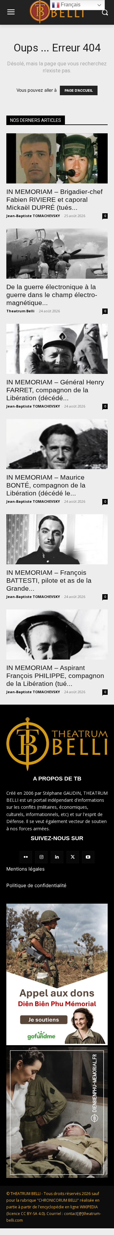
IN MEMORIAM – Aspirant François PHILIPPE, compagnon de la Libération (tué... (55, 675)
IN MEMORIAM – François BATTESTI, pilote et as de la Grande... (49, 580)
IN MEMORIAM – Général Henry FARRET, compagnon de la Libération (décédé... (55, 390)
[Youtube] (88, 857)
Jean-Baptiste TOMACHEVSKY (33, 215)
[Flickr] (26, 857)
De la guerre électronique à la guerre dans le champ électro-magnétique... (51, 294)
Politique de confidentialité (36, 885)
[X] (72, 857)
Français (70, 4)
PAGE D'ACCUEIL (79, 90)
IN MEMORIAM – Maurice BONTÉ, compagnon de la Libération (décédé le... (46, 485)
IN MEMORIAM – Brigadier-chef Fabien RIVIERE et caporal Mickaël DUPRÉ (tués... (54, 199)
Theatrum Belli (20, 311)
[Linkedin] (57, 857)
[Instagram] (41, 857)
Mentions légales (25, 869)
